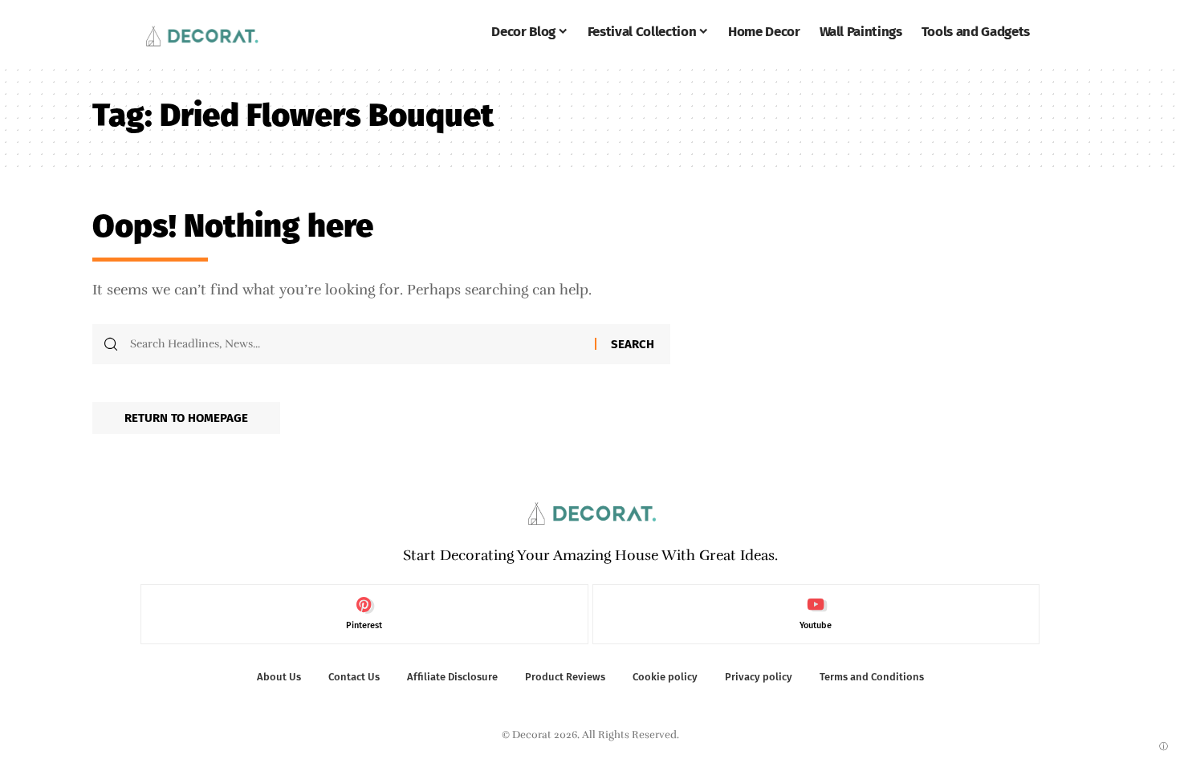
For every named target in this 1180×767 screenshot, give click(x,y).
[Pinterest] (364, 614)
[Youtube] (816, 614)
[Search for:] (356, 344)
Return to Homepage (186, 418)
